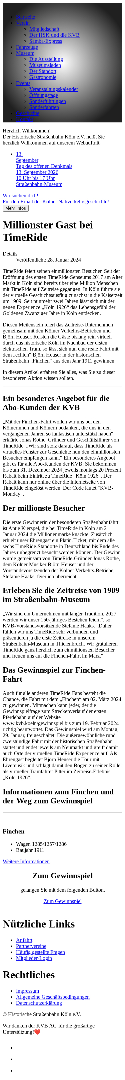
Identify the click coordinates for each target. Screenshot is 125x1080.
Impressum (27, 991)
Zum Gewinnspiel (63, 901)
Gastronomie (42, 77)
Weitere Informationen (26, 861)
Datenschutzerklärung (39, 1003)
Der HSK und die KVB (54, 35)
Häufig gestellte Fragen (40, 952)
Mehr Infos (15, 208)
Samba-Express (45, 41)
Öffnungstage (43, 95)
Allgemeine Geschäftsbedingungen (53, 997)
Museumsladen (45, 65)
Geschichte (27, 113)
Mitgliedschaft (44, 29)
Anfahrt (24, 940)
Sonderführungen (47, 101)
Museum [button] (25, 53)
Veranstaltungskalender (53, 89)
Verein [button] (23, 23)
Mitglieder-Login (34, 958)
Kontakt (24, 119)
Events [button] (23, 83)
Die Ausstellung (46, 59)
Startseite (25, 17)
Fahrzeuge (27, 47)
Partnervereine (31, 946)
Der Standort (42, 71)
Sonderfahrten (44, 107)
